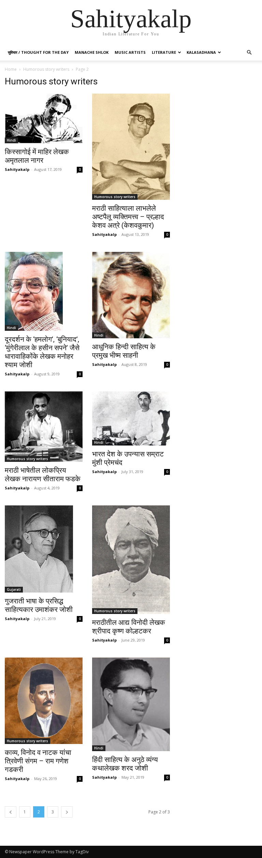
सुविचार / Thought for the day (38, 52)
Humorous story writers (46, 69)
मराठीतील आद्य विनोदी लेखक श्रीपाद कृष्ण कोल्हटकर (128, 626)
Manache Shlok (91, 52)
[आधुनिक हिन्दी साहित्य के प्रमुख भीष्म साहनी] (131, 295)
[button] (249, 52)
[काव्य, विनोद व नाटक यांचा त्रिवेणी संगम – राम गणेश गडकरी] (44, 701)
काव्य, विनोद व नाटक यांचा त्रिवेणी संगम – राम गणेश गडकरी (38, 761)
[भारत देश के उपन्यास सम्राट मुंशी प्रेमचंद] (131, 418)
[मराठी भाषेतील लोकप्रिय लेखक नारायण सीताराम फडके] (44, 426)
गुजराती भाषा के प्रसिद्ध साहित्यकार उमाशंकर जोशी (39, 605)
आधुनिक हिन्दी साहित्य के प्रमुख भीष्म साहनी (124, 351)
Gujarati (14, 589)
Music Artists (130, 52)
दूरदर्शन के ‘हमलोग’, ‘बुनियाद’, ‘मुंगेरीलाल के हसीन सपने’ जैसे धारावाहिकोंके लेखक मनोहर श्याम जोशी (42, 352)
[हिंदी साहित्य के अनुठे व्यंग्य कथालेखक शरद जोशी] (131, 704)
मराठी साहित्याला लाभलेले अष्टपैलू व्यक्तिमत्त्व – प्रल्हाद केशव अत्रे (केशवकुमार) (128, 216)
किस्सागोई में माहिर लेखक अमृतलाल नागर (37, 156)
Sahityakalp (17, 169)
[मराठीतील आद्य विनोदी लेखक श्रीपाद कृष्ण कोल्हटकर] (131, 559)
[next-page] (67, 811)
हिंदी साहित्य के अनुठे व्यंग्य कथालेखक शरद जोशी (125, 764)
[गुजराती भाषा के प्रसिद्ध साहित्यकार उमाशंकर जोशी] (44, 549)
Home (11, 69)
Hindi (11, 140)
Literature (164, 52)
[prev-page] (10, 811)
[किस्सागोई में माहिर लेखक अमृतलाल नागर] (44, 118)
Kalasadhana (201, 52)
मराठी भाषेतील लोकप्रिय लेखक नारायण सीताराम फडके (43, 474)
